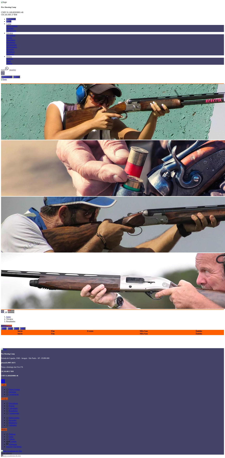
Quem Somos (11, 26)
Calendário (10, 40)
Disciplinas (10, 35)
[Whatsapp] (7, 70)
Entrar (8, 21)
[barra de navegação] (21, 77)
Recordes (10, 49)
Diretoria (10, 28)
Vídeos (9, 63)
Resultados (10, 42)
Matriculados (11, 47)
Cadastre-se (11, 19)
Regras (9, 38)
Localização (11, 31)
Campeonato (11, 45)
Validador (10, 54)
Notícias (9, 59)
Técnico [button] (9, 33)
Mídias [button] (9, 56)
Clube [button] (8, 24)
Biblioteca (10, 52)
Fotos (8, 61)
